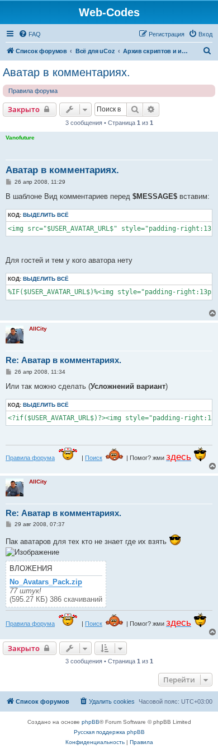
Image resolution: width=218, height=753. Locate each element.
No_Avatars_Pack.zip (46, 582)
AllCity (38, 329)
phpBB (90, 722)
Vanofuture (20, 137)
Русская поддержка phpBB (109, 732)
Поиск (93, 457)
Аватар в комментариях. (66, 72)
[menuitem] (29, 34)
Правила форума (33, 90)
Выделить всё (46, 215)
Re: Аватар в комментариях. (63, 360)
